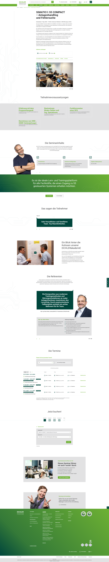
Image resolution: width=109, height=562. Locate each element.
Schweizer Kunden (74, 5)
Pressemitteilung (57, 517)
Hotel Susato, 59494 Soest (29, 388)
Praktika (69, 517)
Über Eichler (57, 5)
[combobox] (46, 362)
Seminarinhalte (51, 58)
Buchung (66, 58)
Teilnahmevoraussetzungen (41, 58)
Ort (30, 372)
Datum (25, 372)
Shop (36, 5)
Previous (36, 229)
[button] (54, 75)
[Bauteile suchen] (52, 2)
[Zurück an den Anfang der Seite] (108, 507)
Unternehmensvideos (58, 526)
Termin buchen (83, 375)
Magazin (45, 5)
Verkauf (31, 515)
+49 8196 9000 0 (83, 551)
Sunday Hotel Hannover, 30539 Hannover (31, 382)
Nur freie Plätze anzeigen (61, 362)
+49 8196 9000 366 (63, 504)
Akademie (40, 5)
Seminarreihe (40, 430)
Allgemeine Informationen (59, 519)
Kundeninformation (58, 515)
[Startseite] (22, 3)
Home (18, 7)
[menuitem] (108, 507)
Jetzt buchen (49, 195)
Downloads (51, 5)
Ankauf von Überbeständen (34, 523)
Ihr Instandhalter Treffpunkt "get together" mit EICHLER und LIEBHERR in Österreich (47, 518)
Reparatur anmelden (74, 551)
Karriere (62, 5)
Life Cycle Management (33, 521)
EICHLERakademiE (32, 519)
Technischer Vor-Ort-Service (34, 517)
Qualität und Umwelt (58, 524)
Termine (61, 58)
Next (39, 229)
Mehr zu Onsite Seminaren (64, 477)
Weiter (39, 89)
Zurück (36, 89)
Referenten (57, 58)
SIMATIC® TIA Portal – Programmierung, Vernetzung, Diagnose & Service (47, 534)
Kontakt (67, 5)
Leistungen (32, 5)
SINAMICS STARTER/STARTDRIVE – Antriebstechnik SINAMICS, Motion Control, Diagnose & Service (48, 538)
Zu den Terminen (59, 195)
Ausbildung (70, 515)
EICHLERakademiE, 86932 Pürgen (30, 376)
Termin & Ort (40, 434)
